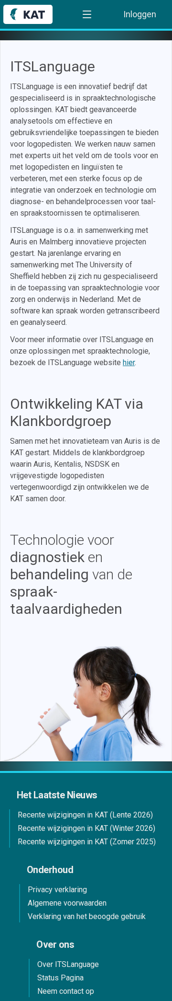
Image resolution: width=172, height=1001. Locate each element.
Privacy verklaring (57, 889)
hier (129, 362)
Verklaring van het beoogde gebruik (87, 916)
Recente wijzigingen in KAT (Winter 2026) (86, 828)
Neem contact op (65, 991)
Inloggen (139, 14)
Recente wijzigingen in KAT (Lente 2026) (85, 814)
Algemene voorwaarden (67, 903)
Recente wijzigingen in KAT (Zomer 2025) (87, 841)
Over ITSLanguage (68, 964)
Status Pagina (60, 977)
